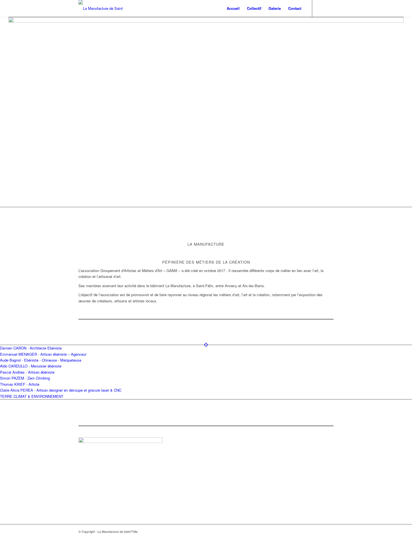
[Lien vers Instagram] (321, 8)
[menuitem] (233, 8)
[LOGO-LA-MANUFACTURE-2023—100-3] (103, 8)
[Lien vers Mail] (329, 8)
